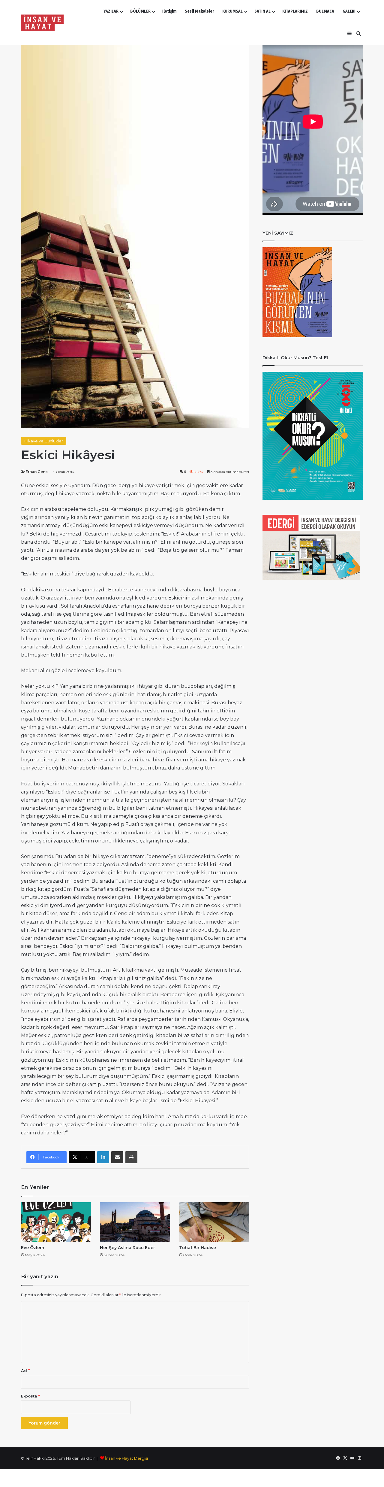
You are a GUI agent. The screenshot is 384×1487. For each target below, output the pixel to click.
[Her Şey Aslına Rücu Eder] (135, 1222)
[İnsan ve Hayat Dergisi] (43, 22)
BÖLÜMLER (140, 11)
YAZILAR (111, 11)
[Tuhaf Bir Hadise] (214, 1222)
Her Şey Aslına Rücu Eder (127, 1247)
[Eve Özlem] (56, 1222)
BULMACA (325, 11)
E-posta (30, 1396)
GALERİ (349, 11)
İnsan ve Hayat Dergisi (126, 1458)
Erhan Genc (37, 471)
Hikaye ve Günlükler (43, 441)
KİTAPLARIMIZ (295, 11)
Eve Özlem (32, 1247)
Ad (25, 1370)
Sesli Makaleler (199, 11)
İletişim (169, 11)
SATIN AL (262, 11)
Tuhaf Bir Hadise (197, 1247)
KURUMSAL (232, 11)
